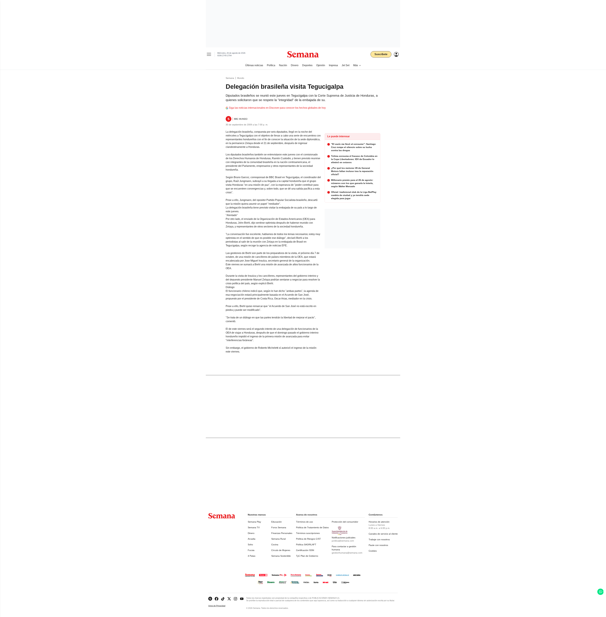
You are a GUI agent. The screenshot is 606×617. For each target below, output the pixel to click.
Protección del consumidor (345, 522)
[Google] (210, 599)
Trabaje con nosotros (379, 539)
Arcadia (251, 539)
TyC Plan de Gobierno (307, 556)
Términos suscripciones (308, 533)
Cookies (373, 551)
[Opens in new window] (216, 599)
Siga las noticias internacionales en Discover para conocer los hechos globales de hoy (277, 107)
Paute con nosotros (378, 545)
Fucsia (251, 550)
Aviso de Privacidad (220, 606)
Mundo (240, 78)
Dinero (251, 533)
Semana (230, 78)
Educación (276, 522)
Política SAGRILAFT (306, 544)
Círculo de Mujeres (280, 550)
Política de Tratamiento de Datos (312, 527)
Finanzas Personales (281, 533)
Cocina (274, 544)
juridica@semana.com (343, 540)
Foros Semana (278, 527)
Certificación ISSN (305, 550)
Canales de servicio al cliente (383, 534)
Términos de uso (304, 522)
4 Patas (251, 556)
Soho (250, 544)
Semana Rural (278, 539)
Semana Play (254, 522)
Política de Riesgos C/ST (308, 539)
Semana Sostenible (281, 556)
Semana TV (254, 527)
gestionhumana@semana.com (347, 552)
